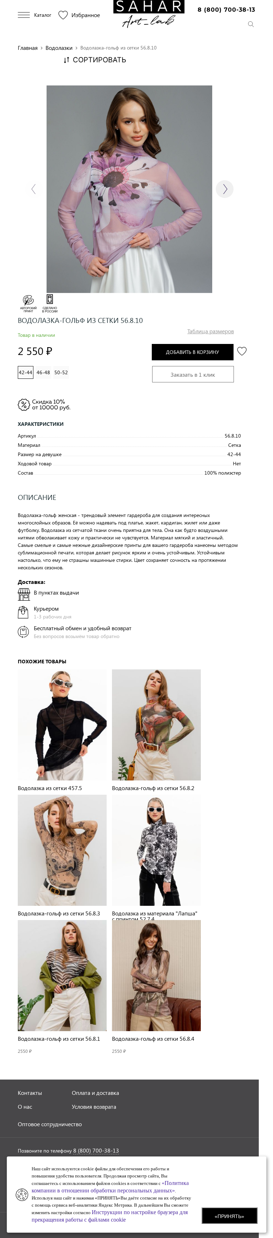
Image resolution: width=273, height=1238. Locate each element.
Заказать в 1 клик (193, 374)
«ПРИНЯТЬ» (229, 1216)
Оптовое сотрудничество (50, 1124)
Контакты (30, 1092)
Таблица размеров (210, 331)
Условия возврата (94, 1106)
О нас (25, 1106)
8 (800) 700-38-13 (226, 9)
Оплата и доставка (95, 1092)
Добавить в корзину (192, 352)
